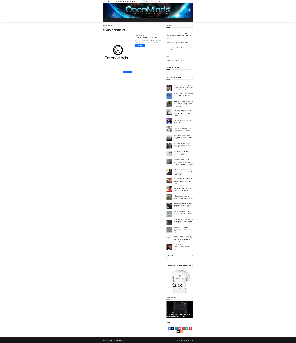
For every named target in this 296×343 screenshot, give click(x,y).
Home (108, 20)
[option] (179, 309)
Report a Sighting (183, 20)
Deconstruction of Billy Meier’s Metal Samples (177, 42)
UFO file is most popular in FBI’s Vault (175, 60)
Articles (114, 20)
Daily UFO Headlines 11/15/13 (146, 37)
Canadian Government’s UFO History (182, 211)
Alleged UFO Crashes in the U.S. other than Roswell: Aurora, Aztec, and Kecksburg (183, 196)
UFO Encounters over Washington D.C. (183, 135)
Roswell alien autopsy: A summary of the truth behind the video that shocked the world (183, 238)
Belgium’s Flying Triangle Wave (181, 119)
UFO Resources (166, 20)
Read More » (140, 45)
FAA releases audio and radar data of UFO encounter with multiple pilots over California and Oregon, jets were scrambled (179, 35)
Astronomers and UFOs (172, 54)
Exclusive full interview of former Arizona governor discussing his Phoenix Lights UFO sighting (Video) (183, 161)
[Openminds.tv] (148, 10)
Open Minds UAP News (125, 20)
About (174, 20)
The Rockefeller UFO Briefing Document (183, 93)
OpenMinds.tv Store (154, 20)
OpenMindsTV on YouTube (140, 20)
